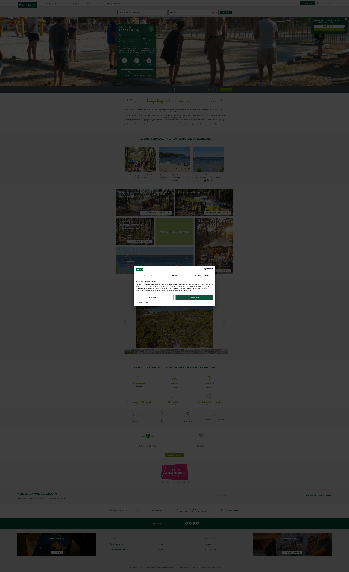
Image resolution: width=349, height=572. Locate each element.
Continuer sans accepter (143, 302)
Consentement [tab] (147, 275)
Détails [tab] (174, 275)
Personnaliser (153, 297)
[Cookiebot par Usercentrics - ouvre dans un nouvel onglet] (205, 269)
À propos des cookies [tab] (202, 275)
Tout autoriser (194, 297)
